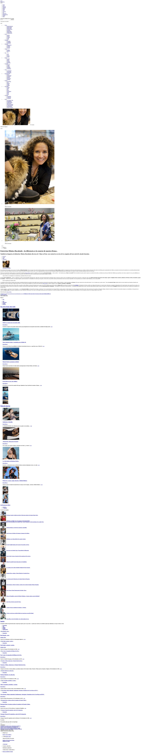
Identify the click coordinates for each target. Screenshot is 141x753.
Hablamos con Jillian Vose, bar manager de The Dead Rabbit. (18, 520)
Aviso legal (5, 744)
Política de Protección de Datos (8, 740)
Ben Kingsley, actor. (4, 635)
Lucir (4, 5)
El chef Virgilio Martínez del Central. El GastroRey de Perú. (18, 544)
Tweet (4, 257)
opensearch (2, 18)
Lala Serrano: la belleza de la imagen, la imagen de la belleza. (18, 533)
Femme (4, 303)
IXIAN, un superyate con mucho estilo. (11, 322)
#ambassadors (5, 629)
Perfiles (4, 628)
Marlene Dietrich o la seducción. (7, 674)
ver (51, 326)
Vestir (4, 4)
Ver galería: (7, 268)
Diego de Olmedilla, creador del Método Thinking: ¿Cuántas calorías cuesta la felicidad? (23, 596)
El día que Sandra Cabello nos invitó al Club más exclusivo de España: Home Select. (22, 515)
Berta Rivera (5, 324)
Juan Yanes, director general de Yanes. (14, 601)
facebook (4, 256)
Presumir (4, 6)
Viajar (4, 9)
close (1, 23)
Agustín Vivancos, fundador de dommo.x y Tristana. (16, 607)
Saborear (4, 7)
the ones (4, 304)
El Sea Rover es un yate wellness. (10, 381)
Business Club (5, 14)
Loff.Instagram (5, 505)
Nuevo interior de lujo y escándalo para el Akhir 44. (14, 342)
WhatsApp (4, 259)
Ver (3, 12)
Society (1, 1)
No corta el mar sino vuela (7, 306)
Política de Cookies (6, 741)
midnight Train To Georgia (9, 18)
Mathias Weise (3, 637)
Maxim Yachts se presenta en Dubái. (11, 361)
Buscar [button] (12, 19)
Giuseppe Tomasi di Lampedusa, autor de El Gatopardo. (13, 714)
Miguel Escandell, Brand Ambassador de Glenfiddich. (17, 561)
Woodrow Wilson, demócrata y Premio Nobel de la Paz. (13, 664)
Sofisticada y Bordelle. (8, 422)
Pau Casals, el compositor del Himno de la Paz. (11, 655)
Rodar (4, 8)
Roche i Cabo (8, 736)
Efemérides (5, 625)
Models (4, 627)
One (4, 1)
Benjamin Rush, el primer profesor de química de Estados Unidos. (15, 704)
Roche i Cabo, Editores (7, 734)
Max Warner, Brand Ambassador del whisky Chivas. (16, 590)
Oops (4, 16)
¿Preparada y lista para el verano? (10, 441)
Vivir (3, 10)
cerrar (1, 128)
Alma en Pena (27, 272)
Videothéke (9, 96)
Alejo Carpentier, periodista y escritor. (8, 684)
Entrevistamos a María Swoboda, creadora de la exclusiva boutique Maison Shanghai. (23, 584)
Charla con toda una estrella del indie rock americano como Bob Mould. (20, 613)
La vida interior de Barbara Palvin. (11, 461)
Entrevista (4, 302)
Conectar (4, 11)
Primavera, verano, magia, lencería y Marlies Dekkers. (15, 480)
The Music (4, 13)
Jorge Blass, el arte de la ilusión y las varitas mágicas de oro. (18, 618)
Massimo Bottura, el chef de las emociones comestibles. (17, 527)
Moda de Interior (5, 406)
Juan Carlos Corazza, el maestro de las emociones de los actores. (19, 556)
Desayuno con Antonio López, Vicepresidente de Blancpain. (18, 550)
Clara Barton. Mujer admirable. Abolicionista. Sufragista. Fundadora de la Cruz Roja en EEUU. (22, 694)
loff (1, 0)
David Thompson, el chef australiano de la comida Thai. (33, 521)
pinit (3, 258)
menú (1, 2)
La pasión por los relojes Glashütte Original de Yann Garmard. (18, 567)
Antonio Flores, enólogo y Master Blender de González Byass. (18, 573)
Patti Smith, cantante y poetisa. (7, 645)
